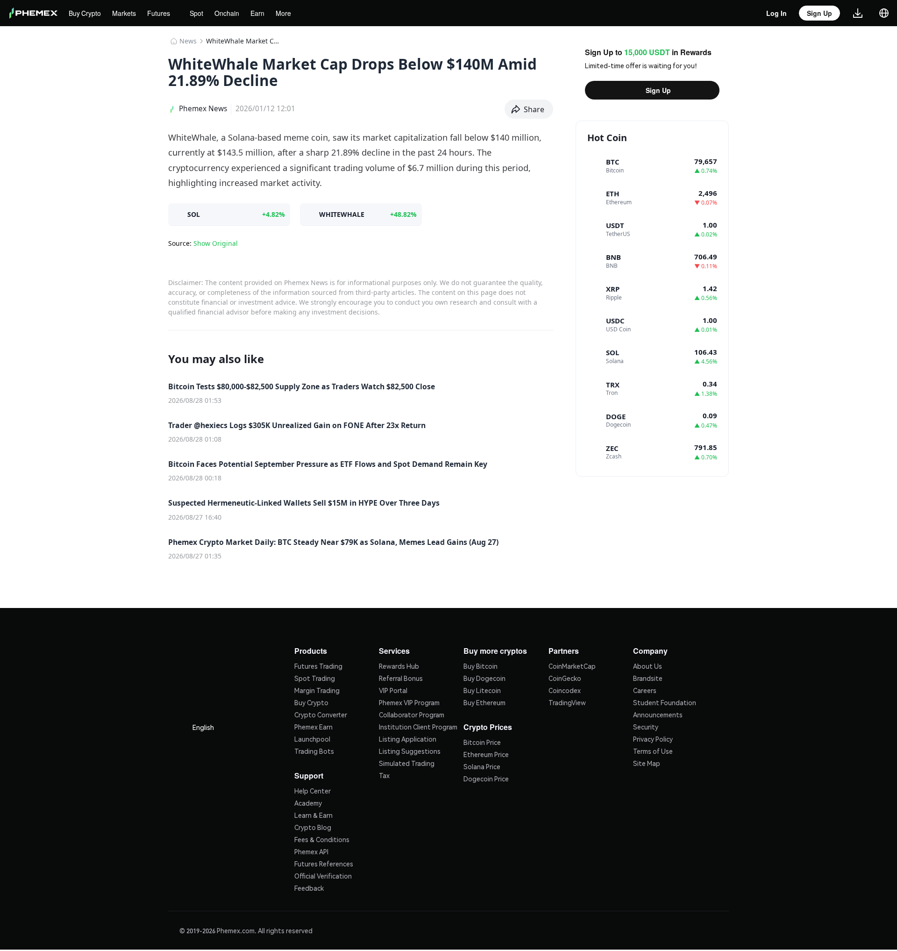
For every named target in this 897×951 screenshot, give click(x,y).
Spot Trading (314, 677)
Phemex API (311, 849)
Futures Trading (318, 665)
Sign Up (658, 90)
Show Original (215, 243)
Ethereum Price (486, 752)
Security (645, 726)
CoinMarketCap (572, 665)
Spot (201, 13)
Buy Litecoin (482, 689)
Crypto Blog (312, 825)
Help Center (312, 789)
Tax (384, 774)
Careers (644, 689)
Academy (308, 801)
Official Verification (323, 874)
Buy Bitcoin (480, 665)
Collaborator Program (411, 713)
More (288, 13)
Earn (263, 13)
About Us (647, 665)
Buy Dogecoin (484, 677)
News (188, 40)
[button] (529, 109)
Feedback (309, 886)
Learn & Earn (313, 813)
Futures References (323, 862)
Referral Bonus (401, 677)
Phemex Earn (313, 726)
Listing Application (407, 738)
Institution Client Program (418, 726)
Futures (161, 13)
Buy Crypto (86, 13)
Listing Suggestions (410, 750)
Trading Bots (314, 750)
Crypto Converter (320, 713)
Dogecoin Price (486, 776)
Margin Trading (317, 689)
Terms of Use (653, 750)
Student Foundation (664, 701)
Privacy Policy (653, 738)
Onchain (232, 13)
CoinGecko (564, 677)
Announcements (658, 713)
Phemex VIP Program (409, 701)
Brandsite (647, 677)
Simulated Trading (406, 762)
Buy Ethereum (484, 701)
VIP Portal (393, 689)
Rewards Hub (399, 665)
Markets (126, 13)
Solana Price (481, 764)
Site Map (646, 762)
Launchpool (312, 738)
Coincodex (564, 689)
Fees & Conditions (321, 837)
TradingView (567, 701)
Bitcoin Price (482, 740)
